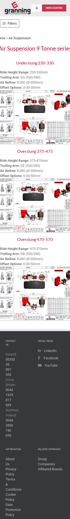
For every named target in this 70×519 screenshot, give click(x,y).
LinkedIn (50, 351)
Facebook (51, 358)
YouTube (51, 365)
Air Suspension (20, 38)
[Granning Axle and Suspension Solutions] (18, 8)
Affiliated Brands (50, 469)
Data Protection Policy (13, 510)
